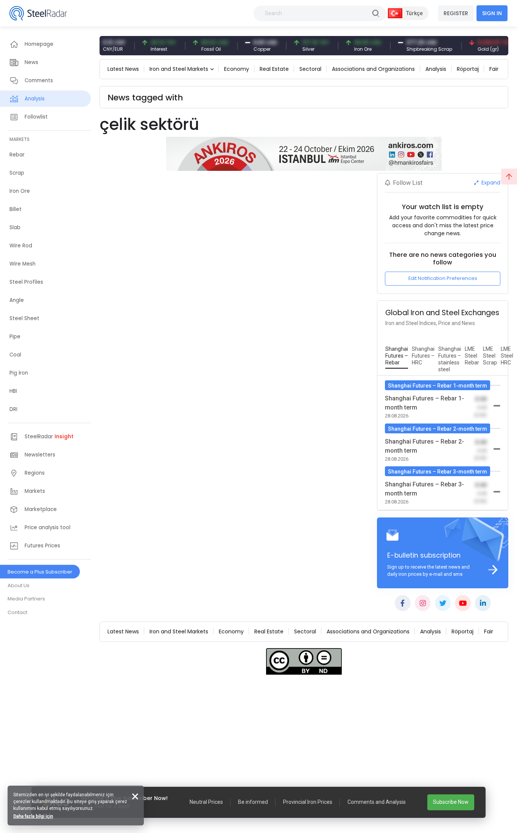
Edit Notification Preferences (442, 278)
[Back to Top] (509, 176)
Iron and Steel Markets (178, 69)
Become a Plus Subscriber (40, 571)
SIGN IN (492, 13)
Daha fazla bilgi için (33, 816)
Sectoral (310, 69)
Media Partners (26, 598)
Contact (17, 612)
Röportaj (468, 69)
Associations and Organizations (373, 69)
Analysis (435, 69)
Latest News (123, 69)
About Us (19, 585)
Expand (490, 182)
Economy (236, 69)
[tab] (396, 356)
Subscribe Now (451, 802)
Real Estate (274, 69)
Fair (493, 69)
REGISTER (456, 13)
